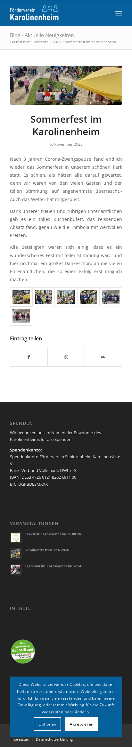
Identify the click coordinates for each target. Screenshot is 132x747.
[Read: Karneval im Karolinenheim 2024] (15, 569)
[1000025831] (66, 85)
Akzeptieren (82, 724)
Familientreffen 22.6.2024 (46, 550)
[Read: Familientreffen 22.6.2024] (15, 553)
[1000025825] (66, 296)
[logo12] (55, 13)
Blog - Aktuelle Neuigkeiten (42, 35)
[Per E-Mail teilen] (103, 357)
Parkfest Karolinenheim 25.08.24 (52, 534)
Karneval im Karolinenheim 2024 (52, 566)
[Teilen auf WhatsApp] (66, 357)
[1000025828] (43, 296)
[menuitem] (118, 13)
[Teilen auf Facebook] (28, 357)
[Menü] (118, 13)
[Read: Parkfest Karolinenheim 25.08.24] (15, 537)
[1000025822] (88, 296)
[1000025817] (21, 316)
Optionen (47, 724)
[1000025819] (111, 296)
